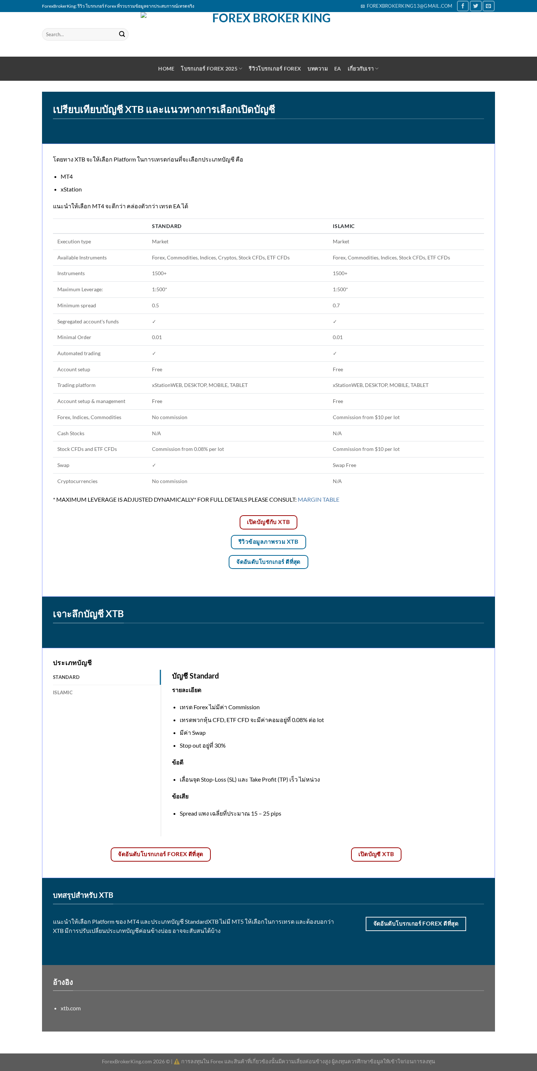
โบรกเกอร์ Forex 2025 (209, 68)
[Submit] (122, 34)
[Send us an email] (488, 6)
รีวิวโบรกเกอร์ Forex (275, 68)
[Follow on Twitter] (475, 6)
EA (337, 68)
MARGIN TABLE (318, 499)
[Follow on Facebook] (463, 6)
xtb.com (71, 1007)
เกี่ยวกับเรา (361, 68)
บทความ (318, 68)
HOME (166, 68)
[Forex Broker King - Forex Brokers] (268, 34)
